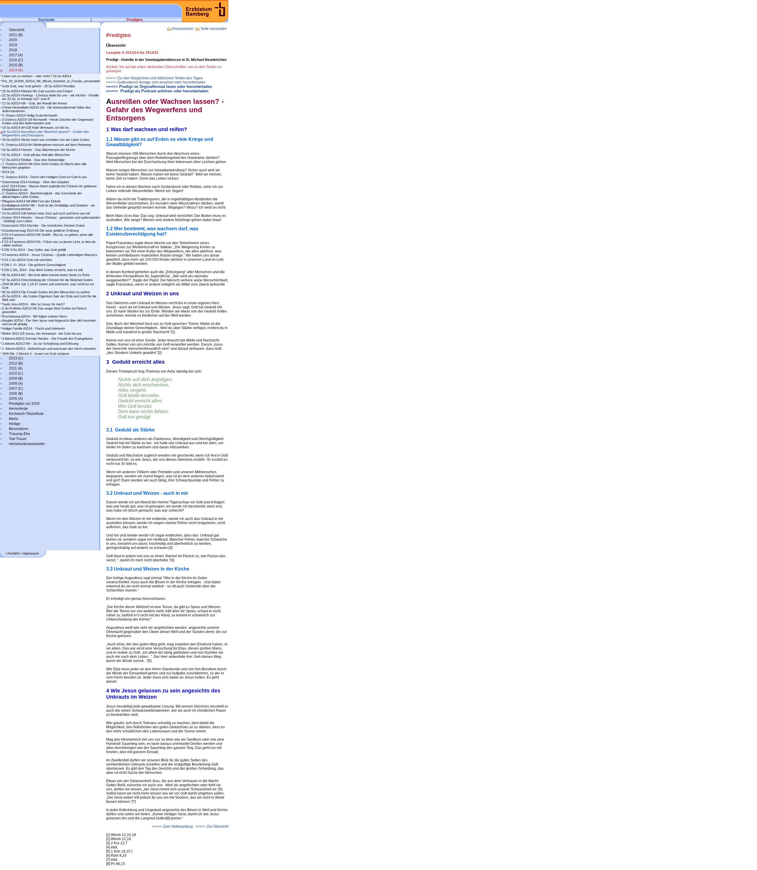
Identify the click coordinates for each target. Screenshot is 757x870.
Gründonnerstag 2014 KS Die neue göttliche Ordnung (40, 230)
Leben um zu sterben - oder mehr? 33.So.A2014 (36, 76)
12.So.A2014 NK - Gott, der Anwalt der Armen (34, 103)
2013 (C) (16, 358)
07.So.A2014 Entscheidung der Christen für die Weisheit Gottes (47, 280)
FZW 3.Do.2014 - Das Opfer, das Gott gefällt (34, 250)
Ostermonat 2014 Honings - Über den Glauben (35, 182)
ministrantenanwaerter (27, 444)
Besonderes (18, 429)
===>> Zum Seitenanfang (172, 826)
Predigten (135, 20)
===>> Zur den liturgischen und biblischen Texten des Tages (154, 78)
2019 (13, 45)
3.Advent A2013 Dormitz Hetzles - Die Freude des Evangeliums (47, 338)
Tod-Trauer (18, 439)
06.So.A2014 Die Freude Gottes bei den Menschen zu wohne (46, 292)
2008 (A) (16, 383)
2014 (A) (16, 70)
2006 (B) (16, 394)
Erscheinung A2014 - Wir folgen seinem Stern (34, 316)
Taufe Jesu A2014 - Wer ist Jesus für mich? (33, 304)
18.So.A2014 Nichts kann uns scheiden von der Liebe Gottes (46, 139)
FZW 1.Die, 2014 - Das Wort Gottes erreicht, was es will (42, 270)
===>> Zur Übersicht (211, 826)
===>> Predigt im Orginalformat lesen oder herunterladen (159, 86)
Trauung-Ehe (19, 434)
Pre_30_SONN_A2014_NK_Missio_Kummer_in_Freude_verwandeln (51, 81)
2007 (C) (16, 388)
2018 (13, 50)
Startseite (46, 20)
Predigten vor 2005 (24, 404)
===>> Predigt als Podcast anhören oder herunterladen (157, 91)
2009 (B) (16, 378)
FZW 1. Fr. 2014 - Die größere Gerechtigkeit (34, 265)
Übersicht (16, 30)
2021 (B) (16, 35)
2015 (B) (16, 65)
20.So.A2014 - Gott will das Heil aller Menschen (36, 155)
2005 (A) (16, 399)
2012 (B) (16, 363)
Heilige (14, 424)
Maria (13, 419)
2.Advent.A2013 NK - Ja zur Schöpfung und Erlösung (40, 343)
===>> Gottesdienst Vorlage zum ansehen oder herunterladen (156, 82)
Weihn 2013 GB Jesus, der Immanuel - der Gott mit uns (42, 333)
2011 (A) (15, 368)
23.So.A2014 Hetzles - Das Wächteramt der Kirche (38, 150)
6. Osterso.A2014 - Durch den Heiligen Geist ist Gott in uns (44, 177)
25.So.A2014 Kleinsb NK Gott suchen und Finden (37, 91)
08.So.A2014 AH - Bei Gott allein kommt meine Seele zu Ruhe (46, 275)
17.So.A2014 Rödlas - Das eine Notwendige (33, 160)
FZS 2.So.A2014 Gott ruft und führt (27, 260)
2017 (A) (16, 55)
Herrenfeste (18, 409)
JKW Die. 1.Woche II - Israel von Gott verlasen (35, 353)
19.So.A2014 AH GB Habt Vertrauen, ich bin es (35, 127)
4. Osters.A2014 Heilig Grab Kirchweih (29, 115)
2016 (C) (16, 60)
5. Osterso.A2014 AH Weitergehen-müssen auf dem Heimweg (46, 144)
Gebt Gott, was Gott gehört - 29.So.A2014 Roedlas (38, 86)
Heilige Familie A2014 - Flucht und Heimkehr (33, 328)
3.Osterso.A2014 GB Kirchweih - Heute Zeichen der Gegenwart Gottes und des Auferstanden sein (47, 121)
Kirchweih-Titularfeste (26, 414)
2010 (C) (16, 373)
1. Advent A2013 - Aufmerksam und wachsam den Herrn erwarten (49, 348)
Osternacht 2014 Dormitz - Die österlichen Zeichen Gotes (43, 225)
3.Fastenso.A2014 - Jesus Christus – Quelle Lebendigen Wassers (49, 255)
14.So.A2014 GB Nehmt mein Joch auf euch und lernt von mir (46, 213)
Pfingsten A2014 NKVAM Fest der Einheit (31, 201)
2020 (13, 40)
